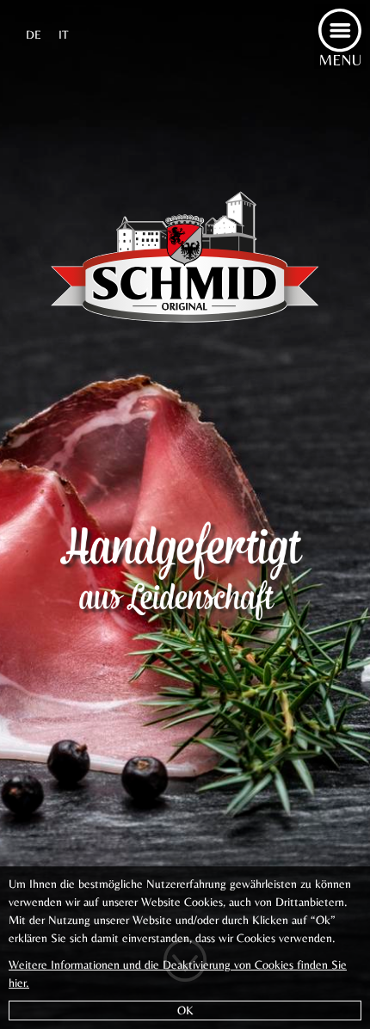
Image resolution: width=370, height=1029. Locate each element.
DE (33, 34)
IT (63, 34)
